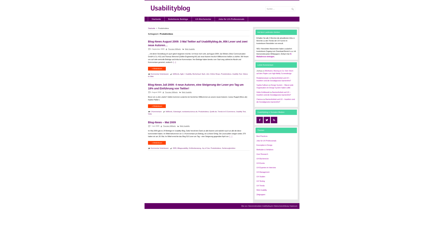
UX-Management (262, 172)
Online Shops (215, 74)
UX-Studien (260, 177)
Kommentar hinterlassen (160, 74)
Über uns (244, 206)
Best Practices (262, 136)
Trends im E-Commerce (226, 111)
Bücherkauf (197, 74)
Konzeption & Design (264, 145)
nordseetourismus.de (189, 111)
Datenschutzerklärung (281, 206)
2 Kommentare (156, 111)
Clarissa (259, 99)
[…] (174, 62)
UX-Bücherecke (203, 19)
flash (203, 74)
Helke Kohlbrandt (262, 92)
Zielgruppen (260, 194)
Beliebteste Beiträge (178, 19)
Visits (150, 114)
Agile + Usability (186, 74)
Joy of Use (206, 148)
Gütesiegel (177, 111)
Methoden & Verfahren (264, 150)
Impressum (293, 206)
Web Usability (190, 49)
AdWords (176, 74)
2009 (174, 148)
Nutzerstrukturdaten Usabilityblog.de (260, 206)
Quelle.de (213, 111)
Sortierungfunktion (228, 148)
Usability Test (237, 74)
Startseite (156, 19)
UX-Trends (260, 186)
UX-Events (260, 163)
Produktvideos (226, 74)
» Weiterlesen (157, 69)
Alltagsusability (182, 148)
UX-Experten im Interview (266, 168)
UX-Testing (260, 181)
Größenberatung (195, 148)
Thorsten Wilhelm (174, 49)
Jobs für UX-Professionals (231, 19)
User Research (262, 154)
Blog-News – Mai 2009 (162, 122)
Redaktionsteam (262, 78)
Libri (207, 74)
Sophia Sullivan (262, 85)
